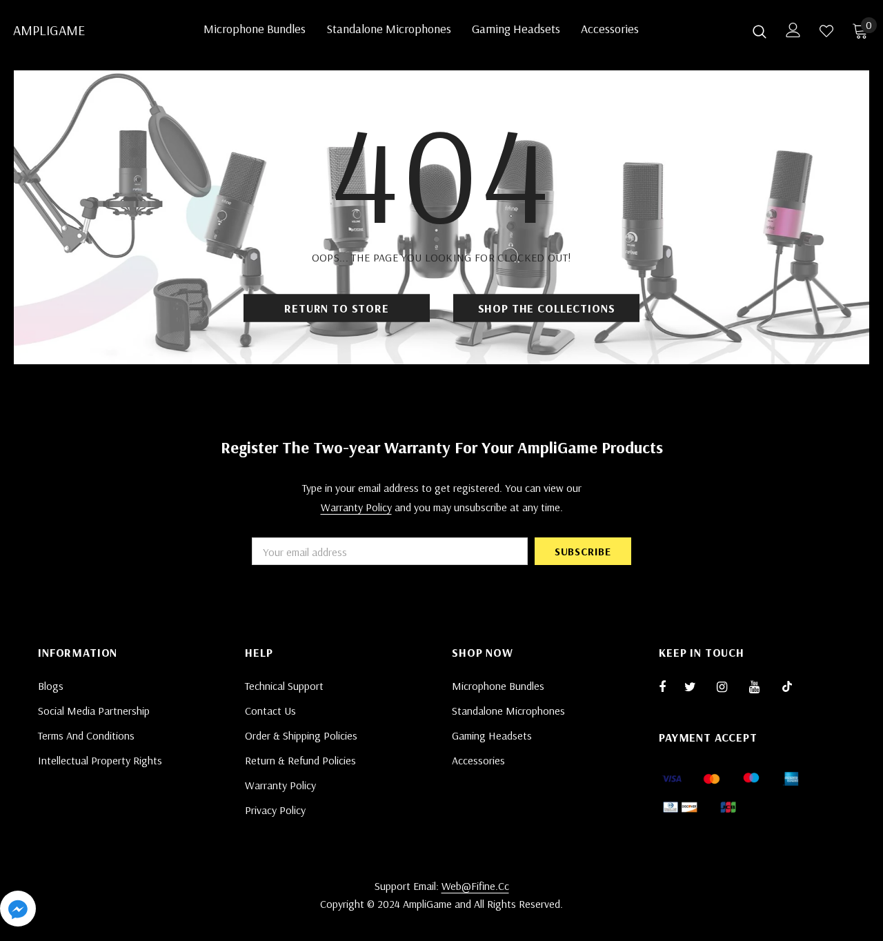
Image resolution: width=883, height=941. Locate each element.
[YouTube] (761, 686)
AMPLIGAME (30, 30)
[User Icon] (793, 30)
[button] (18, 911)
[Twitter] (696, 686)
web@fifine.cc (475, 886)
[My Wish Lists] (826, 31)
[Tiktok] (794, 686)
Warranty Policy (356, 507)
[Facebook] (671, 686)
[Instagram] (729, 686)
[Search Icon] (759, 31)
